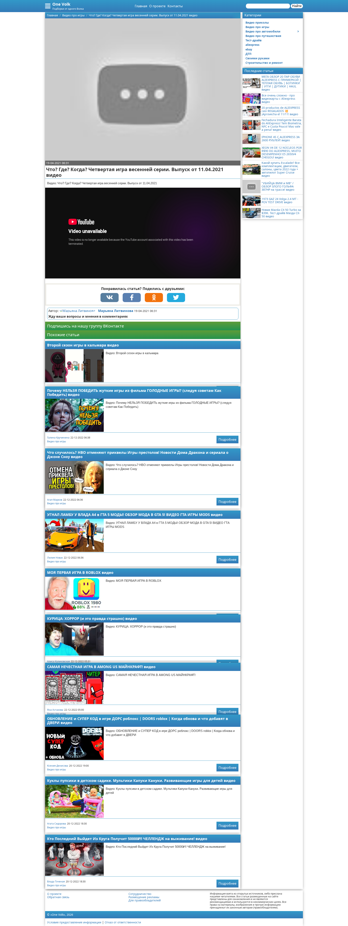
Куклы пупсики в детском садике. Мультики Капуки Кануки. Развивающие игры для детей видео (141, 780)
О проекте (157, 6)
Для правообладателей (144, 900)
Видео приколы (257, 22)
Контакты (175, 6)
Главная (141, 6)
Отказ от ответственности (123, 922)
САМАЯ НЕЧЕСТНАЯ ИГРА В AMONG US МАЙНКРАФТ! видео (101, 666)
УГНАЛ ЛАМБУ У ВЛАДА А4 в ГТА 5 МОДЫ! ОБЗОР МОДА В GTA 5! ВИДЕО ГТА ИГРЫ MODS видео (135, 514)
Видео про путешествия (263, 36)
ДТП (248, 54)
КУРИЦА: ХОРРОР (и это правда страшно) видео (92, 618)
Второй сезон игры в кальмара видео (83, 345)
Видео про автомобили (262, 31)
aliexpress (252, 45)
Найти (296, 6)
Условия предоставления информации (74, 922)
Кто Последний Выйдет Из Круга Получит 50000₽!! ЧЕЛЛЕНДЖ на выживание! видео (127, 838)
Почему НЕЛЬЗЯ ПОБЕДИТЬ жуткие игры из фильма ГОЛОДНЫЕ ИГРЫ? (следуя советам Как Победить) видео (134, 392)
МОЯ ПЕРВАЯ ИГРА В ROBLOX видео (80, 572)
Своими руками (257, 58)
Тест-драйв (253, 40)
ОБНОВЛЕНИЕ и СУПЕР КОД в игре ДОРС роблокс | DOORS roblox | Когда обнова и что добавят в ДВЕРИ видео (137, 720)
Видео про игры (56, 441)
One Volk (61, 4)
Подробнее (227, 439)
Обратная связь (58, 897)
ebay (248, 49)
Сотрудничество (139, 894)
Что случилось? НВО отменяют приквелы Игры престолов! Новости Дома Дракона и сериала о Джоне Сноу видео (137, 454)
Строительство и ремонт (264, 63)
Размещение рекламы (143, 897)
